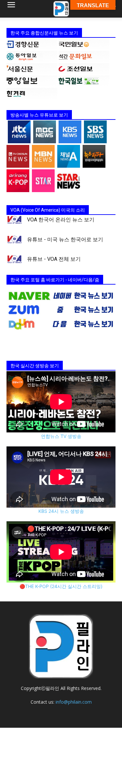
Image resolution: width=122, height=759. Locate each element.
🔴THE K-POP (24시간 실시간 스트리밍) (61, 586)
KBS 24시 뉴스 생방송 (61, 511)
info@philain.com (74, 702)
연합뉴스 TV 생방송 (61, 436)
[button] (11, 9)
